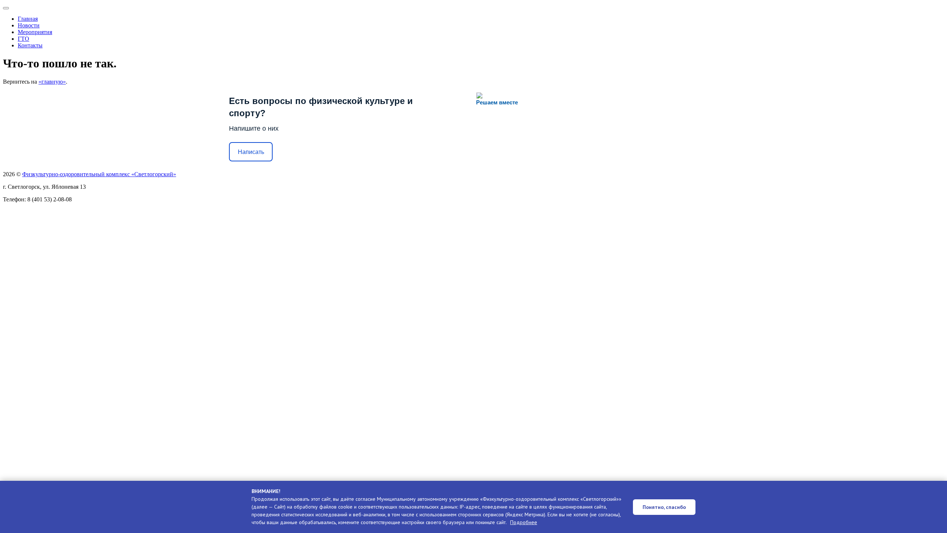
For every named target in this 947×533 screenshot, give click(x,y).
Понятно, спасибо (664, 507)
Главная (28, 19)
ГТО (23, 39)
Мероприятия (35, 32)
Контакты (30, 45)
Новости (29, 25)
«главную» (52, 81)
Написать (251, 152)
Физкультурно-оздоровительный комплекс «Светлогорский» (99, 174)
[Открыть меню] (6, 8)
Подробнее (523, 522)
